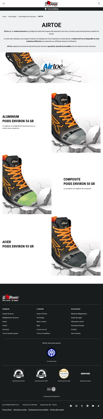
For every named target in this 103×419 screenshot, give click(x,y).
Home (4, 16)
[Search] (99, 3)
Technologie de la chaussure (27, 16)
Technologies (12, 16)
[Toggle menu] (4, 3)
